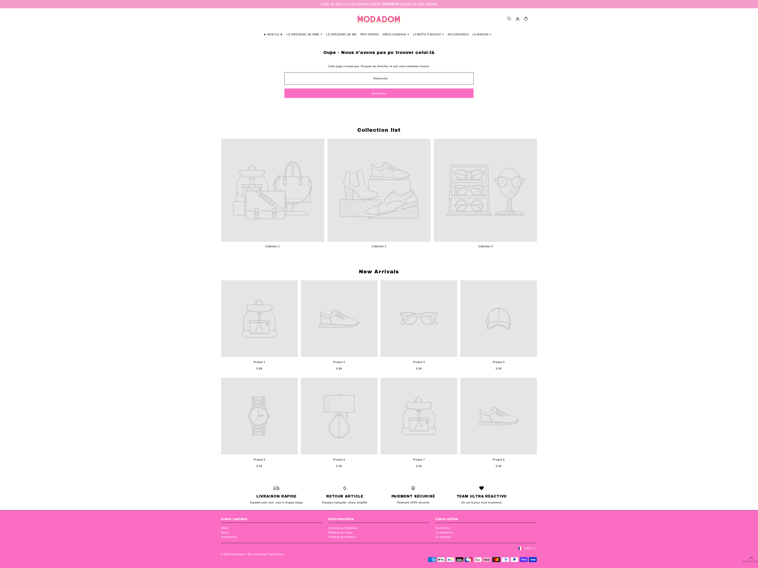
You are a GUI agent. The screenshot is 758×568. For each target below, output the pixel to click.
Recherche (443, 527)
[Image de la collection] (272, 190)
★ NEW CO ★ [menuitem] (273, 34)
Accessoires (229, 536)
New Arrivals (379, 271)
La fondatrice (444, 532)
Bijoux (225, 532)
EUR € (527, 548)
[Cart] (525, 18)
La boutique (443, 536)
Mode (224, 527)
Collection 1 (272, 246)
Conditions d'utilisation (343, 527)
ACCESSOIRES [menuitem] (458, 34)
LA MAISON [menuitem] (481, 34)
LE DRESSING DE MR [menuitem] (341, 34)
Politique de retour (340, 532)
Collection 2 (379, 246)
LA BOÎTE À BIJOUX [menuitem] (427, 34)
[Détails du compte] (517, 19)
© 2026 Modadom (233, 554)
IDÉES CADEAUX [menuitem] (394, 34)
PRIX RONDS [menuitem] (369, 34)
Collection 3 (485, 246)
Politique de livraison (342, 536)
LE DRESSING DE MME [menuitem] (303, 34)
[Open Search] (509, 18)
